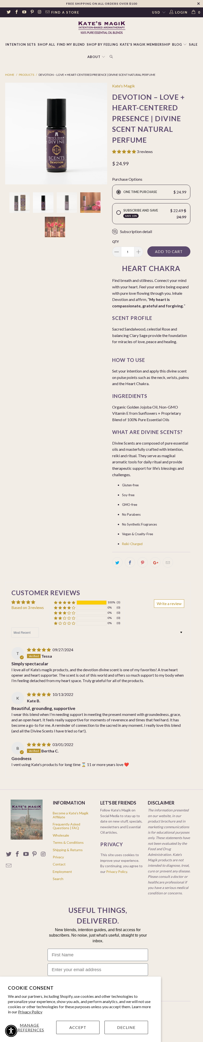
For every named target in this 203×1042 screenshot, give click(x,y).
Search (58, 879)
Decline (126, 1027)
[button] (124, 151)
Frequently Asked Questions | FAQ (66, 826)
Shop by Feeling (102, 44)
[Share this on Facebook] (130, 562)
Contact (59, 864)
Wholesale (61, 835)
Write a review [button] (169, 603)
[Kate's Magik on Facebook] (16, 12)
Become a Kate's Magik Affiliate (70, 815)
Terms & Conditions (68, 842)
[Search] (111, 57)
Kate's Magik (123, 85)
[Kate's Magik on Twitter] (8, 12)
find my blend (71, 44)
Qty (115, 242)
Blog (177, 44)
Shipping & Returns (68, 850)
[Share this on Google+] (155, 562)
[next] (101, 133)
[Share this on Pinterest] (142, 562)
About (94, 57)
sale (193, 44)
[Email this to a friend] (168, 562)
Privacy (58, 857)
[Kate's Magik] (101, 27)
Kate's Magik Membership (145, 44)
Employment (62, 871)
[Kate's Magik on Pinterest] (31, 12)
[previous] (10, 133)
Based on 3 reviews (27, 607)
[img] (39, 649)
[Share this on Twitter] (117, 562)
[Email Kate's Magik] (47, 12)
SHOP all (46, 44)
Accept (77, 1027)
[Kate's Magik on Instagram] (39, 12)
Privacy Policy (30, 1011)
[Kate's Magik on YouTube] (24, 12)
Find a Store (65, 12)
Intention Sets (20, 44)
